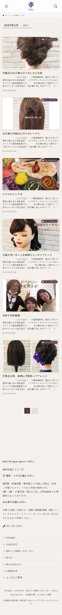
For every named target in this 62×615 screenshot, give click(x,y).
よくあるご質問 (14, 577)
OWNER (10, 537)
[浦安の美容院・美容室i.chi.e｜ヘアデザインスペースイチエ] (31, 6)
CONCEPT (12, 544)
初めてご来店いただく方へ (20, 551)
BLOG (9, 557)
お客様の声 (12, 570)
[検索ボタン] (55, 6)
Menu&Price (13, 564)
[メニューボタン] (6, 6)
